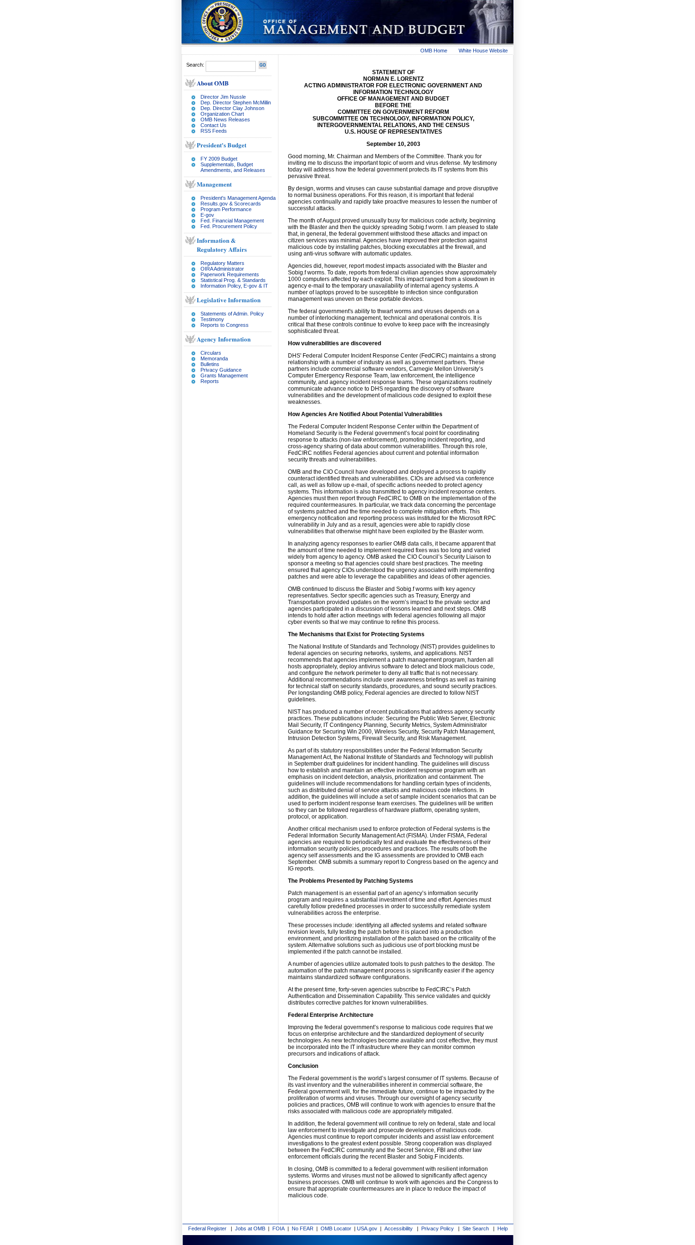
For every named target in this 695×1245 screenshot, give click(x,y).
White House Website (483, 50)
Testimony (212, 319)
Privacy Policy (437, 1228)
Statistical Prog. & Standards (233, 280)
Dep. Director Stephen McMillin (235, 102)
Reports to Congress (224, 325)
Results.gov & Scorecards (230, 203)
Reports (209, 381)
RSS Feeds (213, 131)
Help (502, 1228)
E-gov (207, 215)
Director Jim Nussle (223, 97)
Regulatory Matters (222, 263)
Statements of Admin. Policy (232, 313)
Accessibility (398, 1228)
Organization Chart (222, 114)
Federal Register (207, 1228)
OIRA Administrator (222, 269)
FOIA (278, 1228)
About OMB (213, 82)
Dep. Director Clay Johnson (232, 108)
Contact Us (213, 125)
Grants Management (224, 375)
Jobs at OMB (250, 1228)
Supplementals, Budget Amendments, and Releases (232, 167)
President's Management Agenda (238, 198)
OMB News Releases (225, 119)
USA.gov (367, 1228)
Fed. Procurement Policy (228, 226)
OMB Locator (336, 1228)
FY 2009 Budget (218, 159)
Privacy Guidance (221, 370)
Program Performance (226, 209)
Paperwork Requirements (229, 274)
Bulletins (209, 364)
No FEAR (302, 1228)
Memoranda (214, 358)
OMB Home (433, 50)
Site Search (475, 1228)
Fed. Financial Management (232, 220)
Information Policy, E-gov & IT (234, 286)
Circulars (210, 353)
